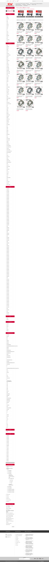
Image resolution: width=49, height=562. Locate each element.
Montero (7, 113)
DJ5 (7, 337)
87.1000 (7, 452)
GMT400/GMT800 (9, 344)
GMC (7, 21)
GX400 (7, 78)
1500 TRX (8, 46)
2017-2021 (8, 305)
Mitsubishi (8, 35)
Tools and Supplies (19, 5)
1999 (7, 244)
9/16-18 (7, 330)
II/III (7, 369)
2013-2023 (8, 297)
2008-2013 (8, 283)
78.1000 (7, 449)
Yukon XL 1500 (8, 184)
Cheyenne (8, 64)
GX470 (7, 81)
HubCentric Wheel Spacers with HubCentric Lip (10, 519)
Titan (7, 170)
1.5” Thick (27, 16)
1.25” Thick (18, 16)
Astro (7, 52)
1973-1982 (8, 191)
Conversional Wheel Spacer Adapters (22, 3)
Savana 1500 (8, 138)
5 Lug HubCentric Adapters (11, 490)
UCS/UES (8, 409)
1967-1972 (8, 188)
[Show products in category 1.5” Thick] (30, 13)
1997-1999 (8, 237)
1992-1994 (8, 219)
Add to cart (23, 29)
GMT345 (8, 340)
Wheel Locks (34, 4)
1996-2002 (8, 233)
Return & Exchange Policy (19, 535)
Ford (7, 20)
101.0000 (8, 441)
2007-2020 (8, 280)
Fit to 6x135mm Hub (11, 478)
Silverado (8, 148)
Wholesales (26, 5)
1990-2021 (8, 216)
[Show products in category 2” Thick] (39, 13)
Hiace (7, 85)
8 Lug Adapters (9, 486)
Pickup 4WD (8, 124)
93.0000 (7, 456)
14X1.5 (7, 326)
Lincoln (7, 32)
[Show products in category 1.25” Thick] (21, 13)
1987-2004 (8, 205)
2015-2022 (8, 301)
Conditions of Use (18, 542)
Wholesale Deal (8, 524)
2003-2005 (8, 259)
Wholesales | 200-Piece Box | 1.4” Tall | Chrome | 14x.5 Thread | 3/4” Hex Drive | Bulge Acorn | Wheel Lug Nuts (29, 535)
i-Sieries (7, 92)
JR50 (7, 388)
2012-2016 (8, 290)
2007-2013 (8, 279)
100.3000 (8, 438)
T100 (7, 163)
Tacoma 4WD (8, 166)
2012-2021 (8, 291)
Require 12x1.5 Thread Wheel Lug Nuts (9, 522)
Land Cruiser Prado (9, 103)
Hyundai (7, 25)
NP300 (7, 117)
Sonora (7, 155)
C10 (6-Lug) (8, 60)
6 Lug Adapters (9, 473)
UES (7, 410)
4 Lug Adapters (9, 470)
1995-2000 (8, 227)
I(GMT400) (8, 361)
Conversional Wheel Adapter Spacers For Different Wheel (9, 516)
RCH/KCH (8, 402)
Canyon (7, 63)
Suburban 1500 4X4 (9, 162)
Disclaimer (17, 538)
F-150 (7, 74)
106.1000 (8, 442)
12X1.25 (8, 323)
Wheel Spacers (18, 4)
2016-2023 (8, 304)
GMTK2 (7, 354)
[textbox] (37, 1)
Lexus (7, 31)
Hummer (8, 24)
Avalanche (8, 53)
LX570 (7, 109)
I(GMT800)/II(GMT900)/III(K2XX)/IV (10, 362)
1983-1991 (8, 201)
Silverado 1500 (8, 149)
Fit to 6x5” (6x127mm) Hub (11, 477)
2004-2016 (8, 266)
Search (42, 1)
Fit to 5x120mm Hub (8, 517)
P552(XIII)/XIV (8, 399)
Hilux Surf (8, 91)
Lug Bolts (28, 4)
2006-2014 (8, 276)
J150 (7, 384)
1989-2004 (8, 212)
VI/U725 (7, 416)
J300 (7, 385)
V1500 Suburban (8, 177)
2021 (7, 311)
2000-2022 (8, 252)
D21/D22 (8, 336)
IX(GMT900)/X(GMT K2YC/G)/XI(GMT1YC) (9, 381)
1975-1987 (8, 194)
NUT (7, 431)
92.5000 (7, 455)
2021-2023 (8, 312)
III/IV (7, 375)
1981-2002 (8, 198)
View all (13, 526)
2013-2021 (8, 294)
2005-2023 (8, 273)
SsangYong (8, 39)
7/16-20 (7, 329)
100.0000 (8, 435)
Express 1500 (8, 71)
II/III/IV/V (8, 372)
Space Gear (8, 156)
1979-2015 (8, 195)
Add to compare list (19, 29)
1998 (7, 241)
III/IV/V (7, 376)
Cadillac (7, 17)
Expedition (8, 70)
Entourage (8, 67)
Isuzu (7, 28)
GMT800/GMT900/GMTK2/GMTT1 (10, 351)
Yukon (7, 180)
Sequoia (7, 142)
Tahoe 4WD (8, 169)
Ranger (7, 130)
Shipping (17, 539)
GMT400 (8, 343)
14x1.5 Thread (8, 508)
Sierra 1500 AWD (8, 145)
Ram (7, 38)
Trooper (7, 173)
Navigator (8, 116)
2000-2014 (8, 251)
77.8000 (7, 448)
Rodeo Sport (8, 134)
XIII (7, 423)
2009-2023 (8, 287)
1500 (7, 45)
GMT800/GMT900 (9, 350)
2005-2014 (8, 272)
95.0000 (7, 459)
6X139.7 (8, 319)
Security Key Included (8, 523)
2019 (7, 308)
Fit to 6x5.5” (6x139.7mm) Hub (11, 484)
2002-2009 (8, 258)
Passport (8, 120)
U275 (7, 406)
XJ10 (7, 424)
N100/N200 (8, 395)
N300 (7, 396)
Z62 (7, 427)
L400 (7, 392)
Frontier (7, 77)
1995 (7, 226)
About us (17, 543)
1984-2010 (8, 202)
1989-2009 (8, 213)
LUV (7, 106)
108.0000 (8, 445)
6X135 (7, 318)
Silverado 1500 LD (9, 152)
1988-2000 (8, 209)
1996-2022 (8, 234)
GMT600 (8, 347)
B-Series (8, 56)
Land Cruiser (8, 102)
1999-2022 (8, 248)
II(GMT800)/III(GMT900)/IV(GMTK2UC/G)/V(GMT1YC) (10, 368)
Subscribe (29, 559)
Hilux (7, 88)
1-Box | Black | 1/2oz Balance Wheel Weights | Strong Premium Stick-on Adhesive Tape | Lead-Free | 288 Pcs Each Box (29, 554)
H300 (7, 84)
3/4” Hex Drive (8, 509)
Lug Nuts (24, 4)
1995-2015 (8, 230)
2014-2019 (8, 298)
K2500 (7, 99)
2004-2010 (8, 262)
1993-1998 (8, 223)
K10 (7, 95)
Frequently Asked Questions (19, 534)
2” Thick (36, 16)
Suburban (8, 159)
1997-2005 (8, 240)
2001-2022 (8, 255)
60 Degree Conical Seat (10, 511)
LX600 (7, 110)
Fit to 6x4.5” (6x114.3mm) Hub (11, 475)
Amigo (7, 49)
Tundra (7, 174)
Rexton (7, 131)
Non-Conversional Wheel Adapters (36, 3)
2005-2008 (8, 269)
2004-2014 (8, 265)
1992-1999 (8, 220)
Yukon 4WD (8, 181)
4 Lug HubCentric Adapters (11, 489)
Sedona (7, 141)
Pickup (7, 123)
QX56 (7, 127)
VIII (7, 417)
